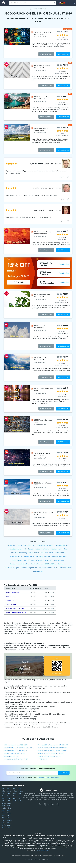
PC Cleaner (48, 560)
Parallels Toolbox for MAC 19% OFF (14, 753)
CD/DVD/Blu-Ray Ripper (12, 568)
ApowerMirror (4, 827)
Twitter (52, 804)
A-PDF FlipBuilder (9, 827)
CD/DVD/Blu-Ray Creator (59, 556)
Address (15, 798)
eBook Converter (29, 556)
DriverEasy (4, 791)
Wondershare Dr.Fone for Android (16, 612)
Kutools (9, 788)
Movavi (9, 791)
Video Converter (60, 553)
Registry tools (32, 568)
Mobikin (9, 820)
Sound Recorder (59, 560)
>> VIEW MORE (42, 759)
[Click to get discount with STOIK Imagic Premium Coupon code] (17, 75)
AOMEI (9, 801)
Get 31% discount (63, 54)
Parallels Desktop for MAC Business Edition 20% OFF (54, 748)
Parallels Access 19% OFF (11, 756)
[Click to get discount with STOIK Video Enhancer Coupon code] (17, 462)
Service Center (15, 796)
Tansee (9, 818)
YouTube (48, 804)
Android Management (61, 545)
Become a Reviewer (21, 801)
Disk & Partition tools (47, 553)
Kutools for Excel (11, 596)
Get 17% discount (63, 314)
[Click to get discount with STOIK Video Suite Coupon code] (17, 522)
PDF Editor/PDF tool (50, 564)
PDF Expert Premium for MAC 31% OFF (15, 745)
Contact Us (15, 801)
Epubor (9, 823)
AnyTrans (4, 805)
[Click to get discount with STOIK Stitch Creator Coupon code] (17, 139)
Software (24, 568)
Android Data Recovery (15, 549)
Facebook (44, 804)
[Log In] (73, 3)
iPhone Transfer (34, 553)
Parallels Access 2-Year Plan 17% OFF (49, 756)
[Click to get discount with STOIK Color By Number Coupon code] (17, 43)
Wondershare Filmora (12, 592)
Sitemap (21, 793)
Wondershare (9, 798)
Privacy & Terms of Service (42, 850)
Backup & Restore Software (59, 549)
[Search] (54, 3)
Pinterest (57, 804)
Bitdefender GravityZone (4, 796)
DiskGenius (4, 818)
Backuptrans (9, 813)
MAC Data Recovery (37, 564)
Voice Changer (28, 549)
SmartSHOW (4, 810)
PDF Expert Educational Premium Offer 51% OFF (53, 745)
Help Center (21, 788)
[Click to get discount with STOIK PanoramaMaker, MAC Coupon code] (17, 106)
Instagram (39, 804)
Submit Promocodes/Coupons (21, 798)
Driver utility (31, 545)
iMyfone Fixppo (4, 825)
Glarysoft (9, 808)
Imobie (9, 815)
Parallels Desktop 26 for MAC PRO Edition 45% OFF (19, 748)
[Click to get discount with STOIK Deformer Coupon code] (17, 492)
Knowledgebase (21, 796)
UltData (4, 801)
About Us (15, 788)
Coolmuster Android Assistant (15, 608)
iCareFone (4, 798)
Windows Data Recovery (42, 549)
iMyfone (9, 805)
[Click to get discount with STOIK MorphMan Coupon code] (17, 398)
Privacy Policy (41, 777)
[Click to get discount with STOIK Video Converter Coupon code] (17, 304)
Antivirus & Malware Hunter (62, 568)
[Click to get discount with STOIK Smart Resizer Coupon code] (17, 367)
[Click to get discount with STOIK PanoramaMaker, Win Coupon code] (17, 241)
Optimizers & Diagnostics (45, 545)
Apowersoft (9, 825)
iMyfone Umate (4, 815)
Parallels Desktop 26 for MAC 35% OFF (15, 750)
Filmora (4, 788)
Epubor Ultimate (4, 823)
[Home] (31, 9)
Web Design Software (45, 568)
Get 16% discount (63, 85)
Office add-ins (21, 545)
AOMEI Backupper (4, 813)
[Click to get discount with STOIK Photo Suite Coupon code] (17, 431)
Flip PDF (26, 560)
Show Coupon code (46, 54)
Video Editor (11, 545)
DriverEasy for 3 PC (11, 600)
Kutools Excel (4, 803)
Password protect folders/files (19, 564)
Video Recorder (38, 571)
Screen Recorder (17, 560)
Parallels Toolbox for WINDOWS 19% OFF (50, 753)
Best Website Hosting (15, 793)
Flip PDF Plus (4, 820)
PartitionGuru (4, 808)
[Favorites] (69, 3)
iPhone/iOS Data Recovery (19, 553)
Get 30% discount (63, 346)
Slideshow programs (16, 556)
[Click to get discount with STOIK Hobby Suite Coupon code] (17, 336)
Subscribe (64, 773)
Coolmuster (4, 793)
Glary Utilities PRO (11, 604)
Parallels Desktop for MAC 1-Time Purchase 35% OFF (54, 750)
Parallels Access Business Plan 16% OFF (16, 759)
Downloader (62, 564)
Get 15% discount (63, 117)
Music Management (37, 560)
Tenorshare (9, 793)
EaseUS (9, 796)
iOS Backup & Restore (43, 556)
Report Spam (21, 791)
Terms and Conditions (53, 777)
